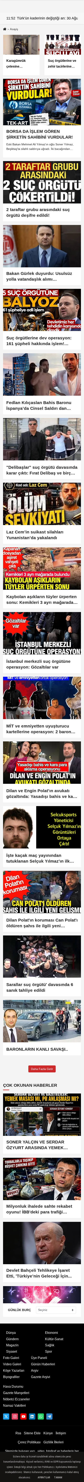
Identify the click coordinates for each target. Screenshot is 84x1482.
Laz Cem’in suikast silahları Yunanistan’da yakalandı (34, 535)
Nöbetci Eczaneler (16, 1399)
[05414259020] (41, 1416)
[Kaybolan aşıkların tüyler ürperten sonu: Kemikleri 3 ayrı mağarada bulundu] (42, 568)
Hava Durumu (13, 1386)
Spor (48, 1351)
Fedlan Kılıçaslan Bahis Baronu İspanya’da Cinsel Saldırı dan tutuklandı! (38, 405)
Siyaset (11, 1351)
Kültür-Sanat (54, 1339)
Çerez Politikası (29, 1442)
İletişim (61, 1433)
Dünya (11, 1332)
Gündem (12, 1339)
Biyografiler (11, 1377)
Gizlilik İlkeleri (53, 1442)
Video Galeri (12, 1364)
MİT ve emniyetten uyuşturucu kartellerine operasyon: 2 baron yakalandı (38, 729)
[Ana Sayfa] (4, 29)
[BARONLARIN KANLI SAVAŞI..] (42, 1021)
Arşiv (34, 1370)
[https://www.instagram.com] (15, 1416)
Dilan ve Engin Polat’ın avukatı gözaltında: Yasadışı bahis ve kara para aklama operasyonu (41, 793)
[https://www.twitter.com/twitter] (6, 1416)
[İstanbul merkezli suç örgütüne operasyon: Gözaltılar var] (42, 633)
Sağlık (49, 1345)
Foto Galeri (11, 1358)
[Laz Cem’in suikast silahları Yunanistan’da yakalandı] (42, 504)
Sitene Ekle (32, 1433)
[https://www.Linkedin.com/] (32, 1416)
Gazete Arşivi (40, 1377)
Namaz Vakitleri (14, 1405)
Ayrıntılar (44, 1477)
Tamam (58, 1477)
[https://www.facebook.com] (23, 1416)
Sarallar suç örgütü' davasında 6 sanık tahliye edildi (39, 987)
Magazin (12, 1345)
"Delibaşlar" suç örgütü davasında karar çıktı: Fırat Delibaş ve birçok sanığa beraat (41, 470)
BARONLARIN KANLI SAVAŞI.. (37, 1049)
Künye (48, 1433)
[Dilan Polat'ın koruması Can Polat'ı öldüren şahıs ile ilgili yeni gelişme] (42, 892)
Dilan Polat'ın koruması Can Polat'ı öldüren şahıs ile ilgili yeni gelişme (42, 923)
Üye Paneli (39, 1358)
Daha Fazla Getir (42, 1069)
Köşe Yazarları (13, 1370)
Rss (18, 1433)
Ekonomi (51, 1332)
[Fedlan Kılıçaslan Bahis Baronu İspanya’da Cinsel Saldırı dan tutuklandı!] (42, 374)
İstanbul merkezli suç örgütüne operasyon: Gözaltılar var (38, 664)
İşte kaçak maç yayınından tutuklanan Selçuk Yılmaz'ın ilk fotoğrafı (38, 858)
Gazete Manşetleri (16, 1393)
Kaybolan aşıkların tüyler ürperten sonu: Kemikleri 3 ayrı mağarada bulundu (41, 599)
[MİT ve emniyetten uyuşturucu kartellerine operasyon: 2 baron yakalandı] (42, 698)
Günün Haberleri (43, 1364)
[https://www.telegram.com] (49, 1416)
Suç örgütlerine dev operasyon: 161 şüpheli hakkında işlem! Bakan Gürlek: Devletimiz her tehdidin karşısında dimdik (39, 341)
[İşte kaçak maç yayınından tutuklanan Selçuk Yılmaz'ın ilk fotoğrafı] (42, 827)
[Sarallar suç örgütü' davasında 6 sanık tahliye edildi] (42, 956)
